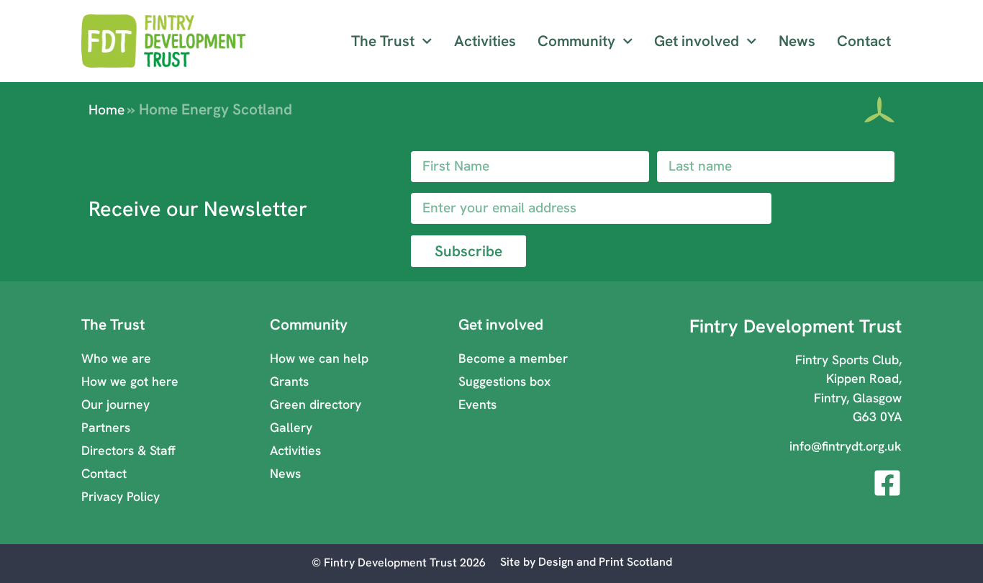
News (797, 40)
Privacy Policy (120, 496)
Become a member (513, 358)
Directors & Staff (128, 450)
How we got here (129, 381)
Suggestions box (504, 381)
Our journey (115, 404)
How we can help (319, 358)
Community (576, 40)
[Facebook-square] (887, 483)
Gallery (291, 427)
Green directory (315, 404)
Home (106, 110)
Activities (485, 40)
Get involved (696, 40)
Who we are (116, 358)
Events (477, 404)
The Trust (383, 40)
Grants (289, 381)
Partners (105, 427)
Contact (864, 40)
